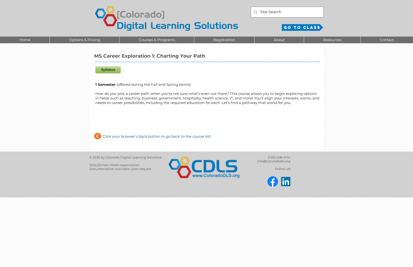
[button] (84, 40)
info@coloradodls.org (273, 161)
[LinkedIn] (285, 181)
